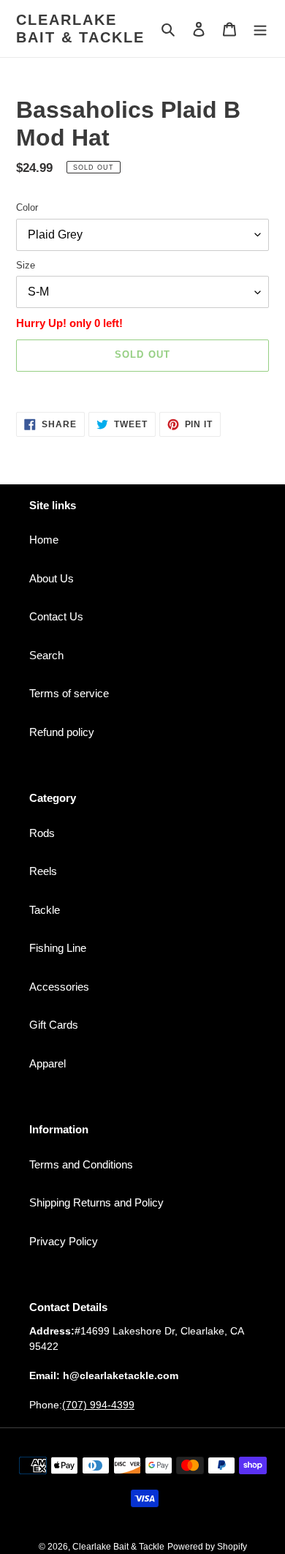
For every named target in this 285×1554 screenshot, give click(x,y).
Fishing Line (57, 948)
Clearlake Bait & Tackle (80, 28)
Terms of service (69, 693)
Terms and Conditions (81, 1164)
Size (25, 265)
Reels (43, 871)
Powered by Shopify (207, 1547)
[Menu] (260, 29)
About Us (51, 578)
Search (46, 655)
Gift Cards (53, 1024)
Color (27, 207)
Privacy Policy (63, 1241)
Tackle (44, 910)
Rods (42, 833)
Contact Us (56, 616)
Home (43, 539)
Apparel (47, 1063)
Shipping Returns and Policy (96, 1202)
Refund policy (61, 732)
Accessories (59, 986)
